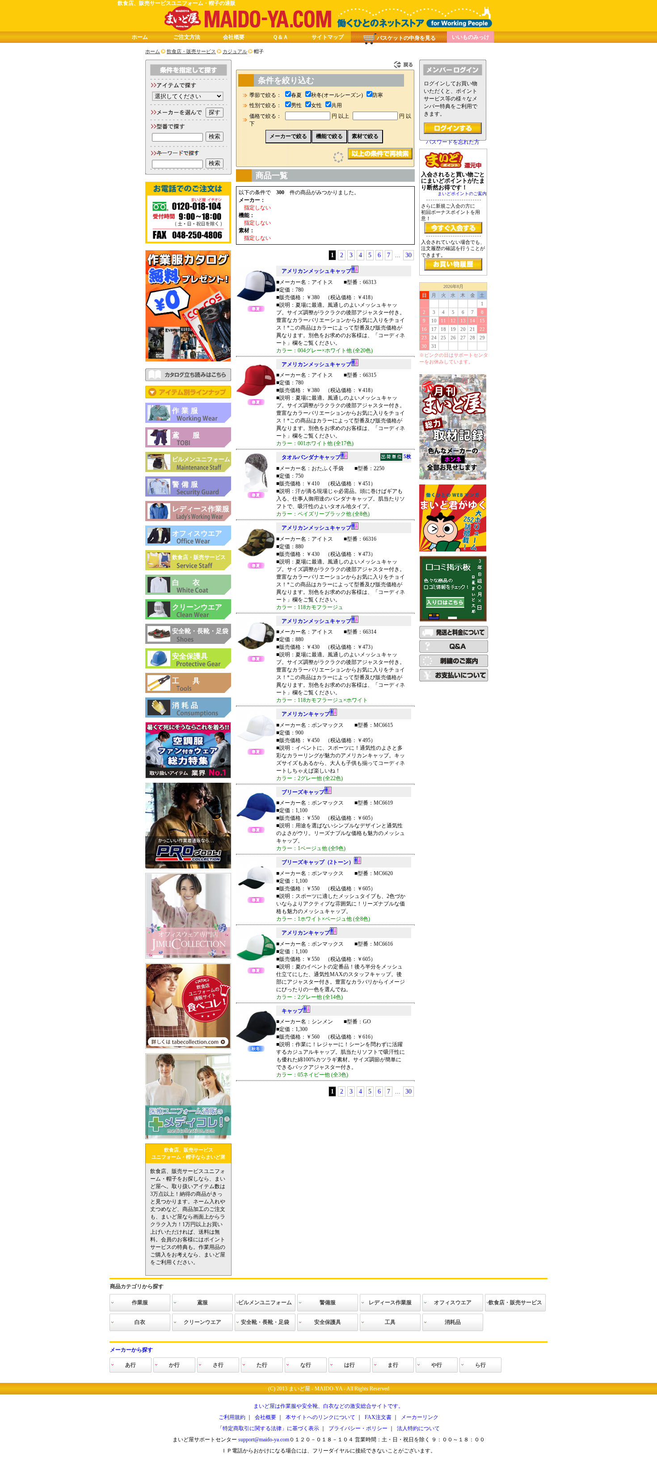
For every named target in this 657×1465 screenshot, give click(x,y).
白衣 (192, 582)
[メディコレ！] (188, 1137)
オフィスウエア (197, 533)
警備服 (186, 484)
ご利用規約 (232, 1417)
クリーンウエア (197, 607)
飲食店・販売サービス (199, 557)
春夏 (296, 95)
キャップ (292, 1011)
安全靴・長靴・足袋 (200, 631)
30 (408, 255)
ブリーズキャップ (303, 792)
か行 (174, 1365)
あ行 (130, 1365)
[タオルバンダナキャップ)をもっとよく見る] (256, 490)
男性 (296, 105)
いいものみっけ (470, 37)
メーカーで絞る (288, 136)
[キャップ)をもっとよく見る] (256, 1044)
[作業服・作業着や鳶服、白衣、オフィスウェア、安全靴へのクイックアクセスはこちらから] (188, 396)
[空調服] (188, 776)
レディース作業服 (200, 509)
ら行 (480, 1365)
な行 (305, 1365)
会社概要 (233, 37)
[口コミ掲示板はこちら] (453, 620)
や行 (436, 1365)
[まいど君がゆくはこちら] (452, 550)
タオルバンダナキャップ (346, 457)
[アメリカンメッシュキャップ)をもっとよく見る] (256, 304)
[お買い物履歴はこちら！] (453, 264)
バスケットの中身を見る (406, 38)
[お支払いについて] (453, 679)
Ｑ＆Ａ (280, 37)
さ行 (218, 1365)
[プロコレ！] (188, 867)
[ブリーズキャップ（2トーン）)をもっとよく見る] (256, 895)
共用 (336, 105)
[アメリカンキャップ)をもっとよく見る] (256, 747)
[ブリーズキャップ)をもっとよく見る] (256, 825)
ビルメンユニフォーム (201, 459)
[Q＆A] (453, 651)
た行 (262, 1365)
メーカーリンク (419, 1417)
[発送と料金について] (453, 637)
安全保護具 (190, 656)
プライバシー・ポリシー (357, 1428)
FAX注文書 (378, 1417)
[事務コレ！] (188, 957)
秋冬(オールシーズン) (337, 95)
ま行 (392, 1365)
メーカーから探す (131, 1350)
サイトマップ (328, 37)
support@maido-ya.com (263, 1439)
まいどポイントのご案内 (462, 193)
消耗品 (186, 705)
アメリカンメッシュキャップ (316, 271)
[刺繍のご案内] (453, 665)
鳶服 (192, 435)
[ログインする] (453, 128)
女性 (316, 105)
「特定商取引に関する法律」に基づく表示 (268, 1428)
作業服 (186, 410)
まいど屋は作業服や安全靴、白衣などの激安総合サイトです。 (328, 1406)
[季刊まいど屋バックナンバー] (452, 478)
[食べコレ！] (188, 1047)
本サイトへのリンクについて (320, 1417)
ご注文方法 (186, 37)
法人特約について (418, 1428)
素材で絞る (365, 136)
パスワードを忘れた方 (453, 142)
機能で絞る (329, 136)
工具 (192, 681)
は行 (349, 1365)
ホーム (140, 37)
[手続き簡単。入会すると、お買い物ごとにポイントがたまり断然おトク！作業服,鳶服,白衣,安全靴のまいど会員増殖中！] (453, 228)
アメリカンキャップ (306, 714)
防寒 (377, 95)
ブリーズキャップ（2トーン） (318, 862)
